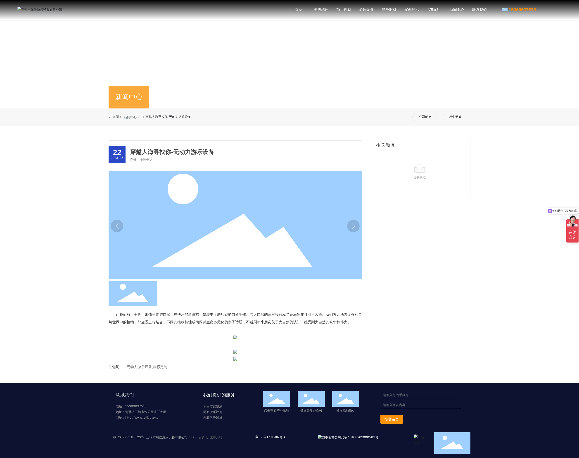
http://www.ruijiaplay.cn (142, 417)
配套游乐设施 (212, 412)
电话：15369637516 (131, 406)
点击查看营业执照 (276, 410)
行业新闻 (455, 117)
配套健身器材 (212, 417)
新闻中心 (130, 117)
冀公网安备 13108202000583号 (354, 437)
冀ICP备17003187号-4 (270, 437)
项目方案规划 (212, 406)
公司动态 (425, 117)
